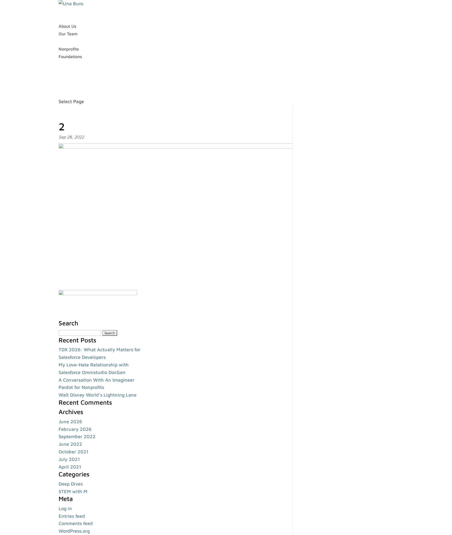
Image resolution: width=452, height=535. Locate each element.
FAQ (63, 79)
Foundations (70, 56)
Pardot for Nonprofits (81, 387)
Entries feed (72, 516)
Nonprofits (69, 49)
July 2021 (69, 459)
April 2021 (70, 467)
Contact (66, 86)
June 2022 (70, 444)
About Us (67, 26)
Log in (65, 508)
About (64, 18)
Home (64, 11)
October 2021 (73, 451)
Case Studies (71, 64)
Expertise (67, 41)
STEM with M (73, 491)
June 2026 (70, 421)
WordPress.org (74, 531)
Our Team (68, 33)
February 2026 (75, 429)
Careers (66, 71)
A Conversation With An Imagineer (96, 380)
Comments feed (76, 523)
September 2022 (77, 436)
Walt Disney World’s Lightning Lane (98, 395)
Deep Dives (71, 484)
